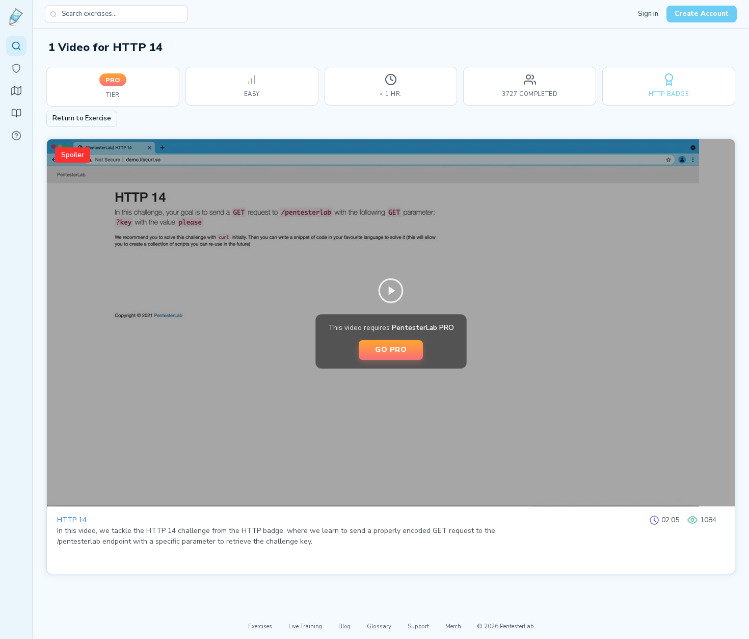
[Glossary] (16, 135)
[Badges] (16, 68)
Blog (344, 626)
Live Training (305, 626)
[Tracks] (16, 91)
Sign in (648, 13)
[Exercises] (16, 46)
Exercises (260, 626)
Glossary (379, 626)
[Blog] (16, 113)
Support (418, 626)
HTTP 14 (72, 520)
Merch (453, 626)
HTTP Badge (669, 94)
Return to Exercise (81, 118)
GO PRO (391, 349)
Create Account (702, 13)
